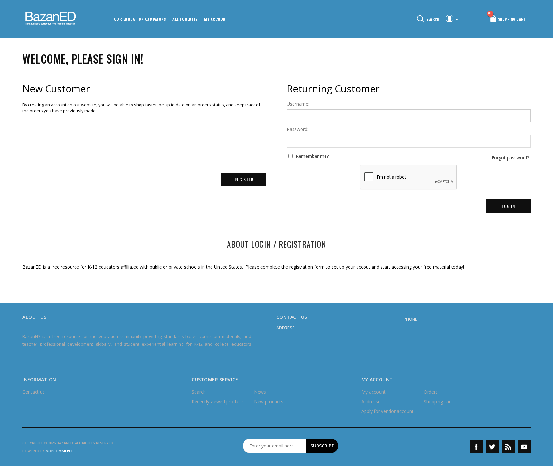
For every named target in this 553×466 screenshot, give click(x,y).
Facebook (476, 446)
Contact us (33, 392)
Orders (431, 392)
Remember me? (312, 156)
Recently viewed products (218, 401)
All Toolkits (185, 19)
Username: (298, 104)
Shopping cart (438, 401)
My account (216, 19)
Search (199, 392)
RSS (508, 446)
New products (268, 401)
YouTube (524, 446)
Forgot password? (510, 158)
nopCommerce (59, 450)
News (260, 392)
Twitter (492, 446)
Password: (297, 129)
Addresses (372, 401)
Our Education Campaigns (140, 19)
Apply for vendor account (387, 411)
